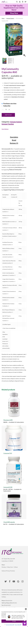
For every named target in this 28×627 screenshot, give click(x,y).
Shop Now (14, 13)
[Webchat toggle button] (25, 624)
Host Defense (5, 129)
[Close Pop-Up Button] (26, 611)
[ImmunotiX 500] (14, 470)
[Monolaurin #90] (14, 404)
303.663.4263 (7, 605)
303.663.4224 (8, 600)
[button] (26, 609)
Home (3, 18)
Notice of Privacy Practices (8, 570)
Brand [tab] (14, 140)
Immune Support (10, 18)
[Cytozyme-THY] (14, 438)
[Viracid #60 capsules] (14, 506)
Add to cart (8, 115)
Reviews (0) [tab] (14, 143)
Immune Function (8, 124)
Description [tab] (14, 137)
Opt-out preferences (10, 624)
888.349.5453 (13, 603)
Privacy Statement (18, 624)
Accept (14, 621)
